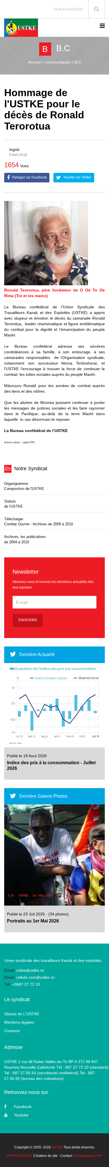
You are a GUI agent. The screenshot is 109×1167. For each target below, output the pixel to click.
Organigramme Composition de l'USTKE (24, 486)
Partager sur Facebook (29, 177)
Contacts (12, 1030)
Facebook (23, 1106)
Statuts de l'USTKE (13, 504)
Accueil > (36, 62)
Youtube (21, 1115)
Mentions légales (19, 1022)
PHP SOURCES (19, 1156)
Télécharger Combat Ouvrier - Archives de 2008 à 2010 (38, 521)
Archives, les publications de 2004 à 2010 (25, 539)
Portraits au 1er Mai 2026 (33, 921)
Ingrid (14, 149)
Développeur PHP (88, 1156)
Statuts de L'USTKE (21, 1014)
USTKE (57, 1147)
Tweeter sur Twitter (76, 177)
